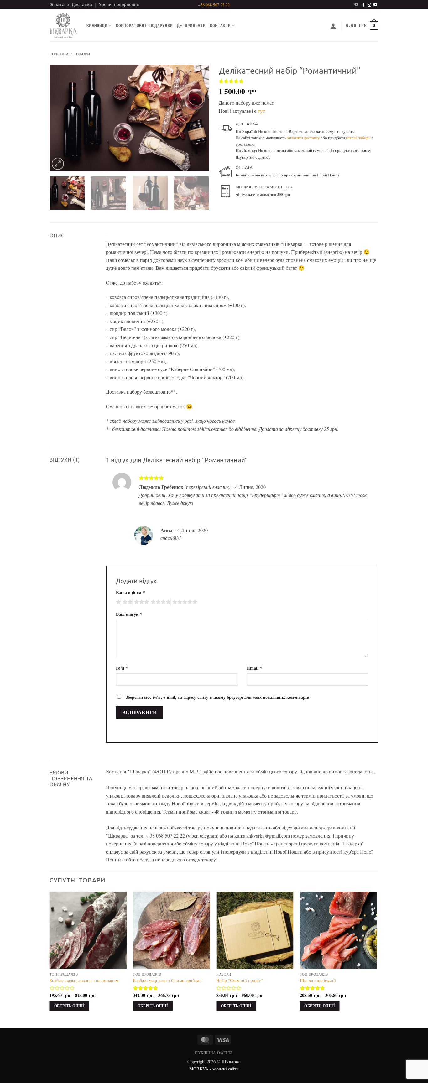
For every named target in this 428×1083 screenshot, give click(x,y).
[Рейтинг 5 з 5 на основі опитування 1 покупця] (298, 81)
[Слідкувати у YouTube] (375, 5)
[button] (333, 26)
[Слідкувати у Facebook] (363, 5)
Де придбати (191, 25)
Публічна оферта (214, 1052)
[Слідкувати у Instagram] (369, 5)
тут (261, 110)
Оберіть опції (69, 1005)
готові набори (358, 137)
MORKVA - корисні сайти (214, 1069)
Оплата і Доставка (71, 4)
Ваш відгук (129, 614)
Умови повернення (119, 4)
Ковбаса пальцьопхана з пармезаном (84, 980)
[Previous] (60, 118)
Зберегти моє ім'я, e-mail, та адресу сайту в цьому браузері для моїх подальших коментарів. (218, 697)
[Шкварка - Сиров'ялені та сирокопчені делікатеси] (63, 26)
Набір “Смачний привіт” (239, 980)
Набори (82, 54)
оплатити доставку (303, 137)
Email (254, 668)
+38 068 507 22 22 (214, 5)
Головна (59, 54)
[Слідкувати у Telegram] (356, 5)
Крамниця (96, 25)
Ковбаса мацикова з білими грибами (167, 980)
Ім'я (122, 668)
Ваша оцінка (130, 592)
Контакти (220, 25)
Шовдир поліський (318, 980)
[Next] (198, 118)
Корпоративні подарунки (144, 25)
